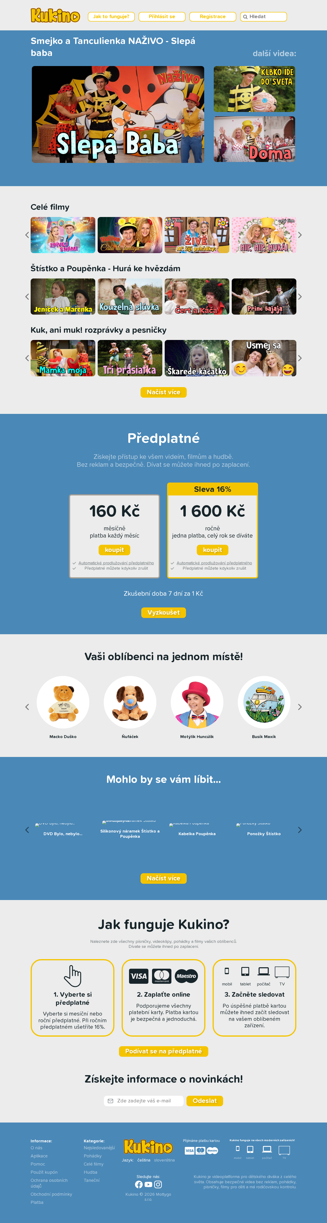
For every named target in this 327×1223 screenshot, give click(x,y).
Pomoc (38, 1164)
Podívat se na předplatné (163, 1051)
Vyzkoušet (163, 612)
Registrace (213, 16)
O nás (36, 1148)
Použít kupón (44, 1172)
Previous (27, 235)
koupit (114, 550)
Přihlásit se (162, 16)
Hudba (90, 1172)
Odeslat (205, 1101)
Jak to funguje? (111, 16)
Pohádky (92, 1156)
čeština (143, 1160)
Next (300, 235)
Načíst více (163, 392)
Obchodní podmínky (51, 1194)
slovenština (164, 1160)
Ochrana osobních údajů (49, 1183)
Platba (37, 1202)
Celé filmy (93, 1164)
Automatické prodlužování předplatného (116, 563)
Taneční (92, 1180)
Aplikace (39, 1156)
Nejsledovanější (99, 1148)
